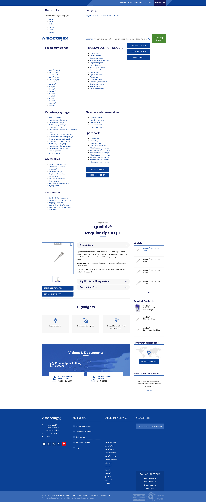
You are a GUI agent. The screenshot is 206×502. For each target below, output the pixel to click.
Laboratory (90, 39)
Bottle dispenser (95, 65)
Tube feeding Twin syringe (58, 148)
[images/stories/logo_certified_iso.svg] (148, 496)
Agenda (144, 39)
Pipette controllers (96, 75)
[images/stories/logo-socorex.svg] (55, 39)
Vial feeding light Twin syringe (59, 141)
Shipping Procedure (56, 203)
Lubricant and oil (96, 125)
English (89, 15)
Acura (54, 70)
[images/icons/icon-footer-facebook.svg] (49, 444)
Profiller (52, 91)
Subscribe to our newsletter (151, 426)
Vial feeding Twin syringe (57, 144)
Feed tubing (94, 141)
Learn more (147, 391)
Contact (148, 3)
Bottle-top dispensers (97, 67)
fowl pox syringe (55, 118)
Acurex (55, 82)
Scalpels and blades (97, 89)
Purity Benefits (88, 287)
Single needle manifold (57, 174)
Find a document (150, 479)
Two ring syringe (55, 151)
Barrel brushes (54, 181)
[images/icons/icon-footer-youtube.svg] (59, 444)
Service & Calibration (105, 39)
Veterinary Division (158, 39)
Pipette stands (95, 86)
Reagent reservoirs (96, 79)
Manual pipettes (95, 53)
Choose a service (150, 485)
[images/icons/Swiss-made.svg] (64, 444)
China (51, 19)
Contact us (150, 488)
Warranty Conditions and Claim (60, 207)
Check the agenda (138, 51)
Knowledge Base (133, 39)
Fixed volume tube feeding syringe (61, 137)
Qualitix (52, 94)
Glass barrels (94, 138)
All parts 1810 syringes (99, 160)
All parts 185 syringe (100, 150)
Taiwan (51, 30)
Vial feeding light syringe (57, 125)
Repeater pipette (96, 70)
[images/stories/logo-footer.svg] (51, 420)
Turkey (51, 27)
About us (123, 3)
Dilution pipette (95, 56)
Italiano (110, 15)
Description (86, 245)
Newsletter (138, 3)
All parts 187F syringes (100, 155)
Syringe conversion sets (57, 164)
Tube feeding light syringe (58, 120)
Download (66, 378)
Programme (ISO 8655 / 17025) (60, 200)
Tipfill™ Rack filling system (95, 281)
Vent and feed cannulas (98, 146)
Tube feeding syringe (56, 122)
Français (96, 15)
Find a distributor (138, 46)
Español (116, 15)
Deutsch (103, 15)
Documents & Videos (84, 432)
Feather (52, 105)
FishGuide (53, 169)
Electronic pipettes (96, 58)
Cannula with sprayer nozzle (59, 183)
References (53, 210)
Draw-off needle (95, 122)
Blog (130, 3)
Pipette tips (94, 77)
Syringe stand (54, 186)
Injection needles (96, 118)
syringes (55, 153)
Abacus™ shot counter (57, 167)
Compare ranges (138, 57)
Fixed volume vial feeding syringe (60, 139)
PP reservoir (53, 176)
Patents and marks (83, 442)
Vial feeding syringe (56, 127)
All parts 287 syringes (100, 157)
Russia (51, 32)
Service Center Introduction (58, 198)
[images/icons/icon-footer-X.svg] (54, 444)
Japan (51, 22)
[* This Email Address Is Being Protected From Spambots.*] (81, 495)
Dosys (52, 89)
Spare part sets (95, 143)
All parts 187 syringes (100, 153)
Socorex (52, 103)
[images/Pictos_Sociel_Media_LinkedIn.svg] (44, 444)
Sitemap (94, 495)
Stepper (52, 87)
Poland (51, 24)
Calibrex (52, 84)
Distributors (120, 39)
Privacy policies (104, 495)
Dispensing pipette (96, 63)
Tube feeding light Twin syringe (60, 146)
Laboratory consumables (99, 82)
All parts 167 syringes (100, 148)
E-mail (47, 437)
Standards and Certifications (59, 205)
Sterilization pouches (97, 84)
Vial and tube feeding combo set (60, 134)
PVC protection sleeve (57, 179)
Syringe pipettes (95, 72)
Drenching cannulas (97, 120)
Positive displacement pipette (100, 60)
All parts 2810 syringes (99, 162)
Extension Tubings (55, 171)
